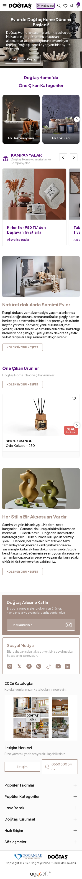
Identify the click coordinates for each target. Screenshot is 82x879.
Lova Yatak (14, 807)
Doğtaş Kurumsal (20, 819)
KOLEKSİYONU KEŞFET (22, 384)
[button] (63, 157)
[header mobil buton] (20, 5)
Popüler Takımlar (19, 785)
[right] (77, 119)
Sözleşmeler (15, 841)
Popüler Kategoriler (22, 796)
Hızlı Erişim (14, 830)
